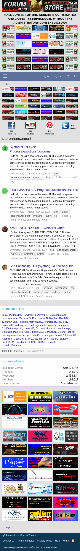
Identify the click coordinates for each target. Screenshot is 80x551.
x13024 (31, 342)
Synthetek (15, 249)
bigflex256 (37, 331)
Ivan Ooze (37, 335)
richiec (26, 335)
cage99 (64, 338)
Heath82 (63, 318)
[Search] (75, 76)
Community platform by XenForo (30, 548)
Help (57, 540)
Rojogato (23, 321)
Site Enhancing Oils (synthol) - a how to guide (41, 266)
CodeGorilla (20, 338)
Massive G (25, 318)
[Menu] (5, 76)
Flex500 (71, 335)
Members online (13, 309)
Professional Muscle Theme (20, 535)
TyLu (30, 338)
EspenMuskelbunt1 (46, 328)
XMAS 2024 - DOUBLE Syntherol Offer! (37, 228)
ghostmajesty (17, 173)
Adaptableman (69, 383)
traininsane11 (36, 321)
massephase (9, 335)
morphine (17, 328)
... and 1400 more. (12, 345)
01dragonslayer (58, 315)
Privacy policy (44, 540)
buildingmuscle (38, 325)
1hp (15, 321)
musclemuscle (9, 318)
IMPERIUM (8, 342)
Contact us (8, 540)
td (73, 331)
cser (19, 335)
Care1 (27, 331)
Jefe (46, 338)
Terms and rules (25, 540)
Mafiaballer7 (15, 315)
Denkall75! (60, 335)
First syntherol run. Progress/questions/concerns (44, 190)
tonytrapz (29, 315)
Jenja (5, 315)
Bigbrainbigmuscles (12, 331)
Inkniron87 (7, 325)
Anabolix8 (7, 338)
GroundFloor (64, 331)
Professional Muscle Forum (33, 219)
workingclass (21, 325)
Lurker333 (29, 328)
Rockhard (21, 342)
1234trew (7, 321)
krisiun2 (54, 338)
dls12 (65, 321)
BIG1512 (41, 342)
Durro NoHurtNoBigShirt (45, 318)
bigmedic (52, 325)
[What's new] (68, 76)
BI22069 (6, 328)
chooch (51, 342)
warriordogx (64, 328)
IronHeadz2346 (53, 321)
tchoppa (48, 335)
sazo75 (38, 338)
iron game (64, 325)
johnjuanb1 (50, 331)
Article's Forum (44, 296)
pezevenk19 (41, 315)
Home (66, 540)
